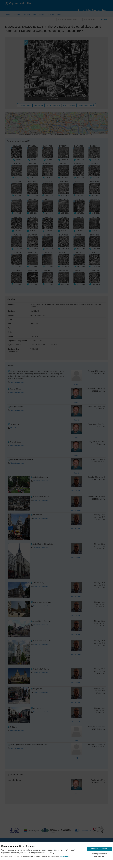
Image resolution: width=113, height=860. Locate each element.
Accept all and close (99, 848)
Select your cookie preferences (99, 854)
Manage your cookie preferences (18, 846)
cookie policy (65, 856)
